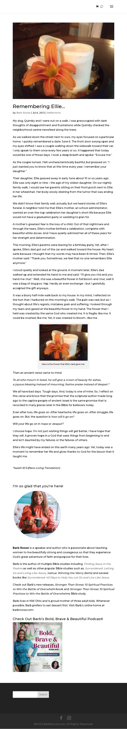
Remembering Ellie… (39, 106)
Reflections (54, 112)
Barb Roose (23, 112)
